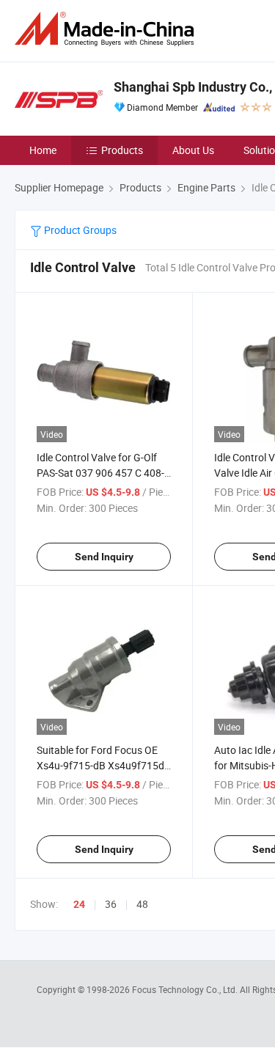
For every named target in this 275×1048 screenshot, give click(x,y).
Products (122, 150)
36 (111, 904)
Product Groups (79, 230)
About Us (193, 150)
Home (42, 150)
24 (79, 904)
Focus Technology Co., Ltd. (186, 989)
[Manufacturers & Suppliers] (107, 29)
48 (142, 904)
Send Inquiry (104, 557)
